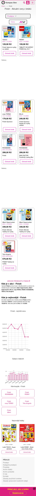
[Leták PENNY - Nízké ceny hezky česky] (27, 433)
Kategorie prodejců (9, 465)
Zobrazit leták (9, 452)
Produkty (6, 467)
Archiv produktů (8, 472)
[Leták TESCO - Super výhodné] (9, 433)
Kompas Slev (11, 2)
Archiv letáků (7, 469)
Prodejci (6, 462)
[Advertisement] (18, 79)
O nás (5, 474)
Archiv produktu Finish (18, 281)
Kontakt (5, 476)
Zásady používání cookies (12, 478)
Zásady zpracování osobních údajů (15, 481)
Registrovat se (18, 493)
